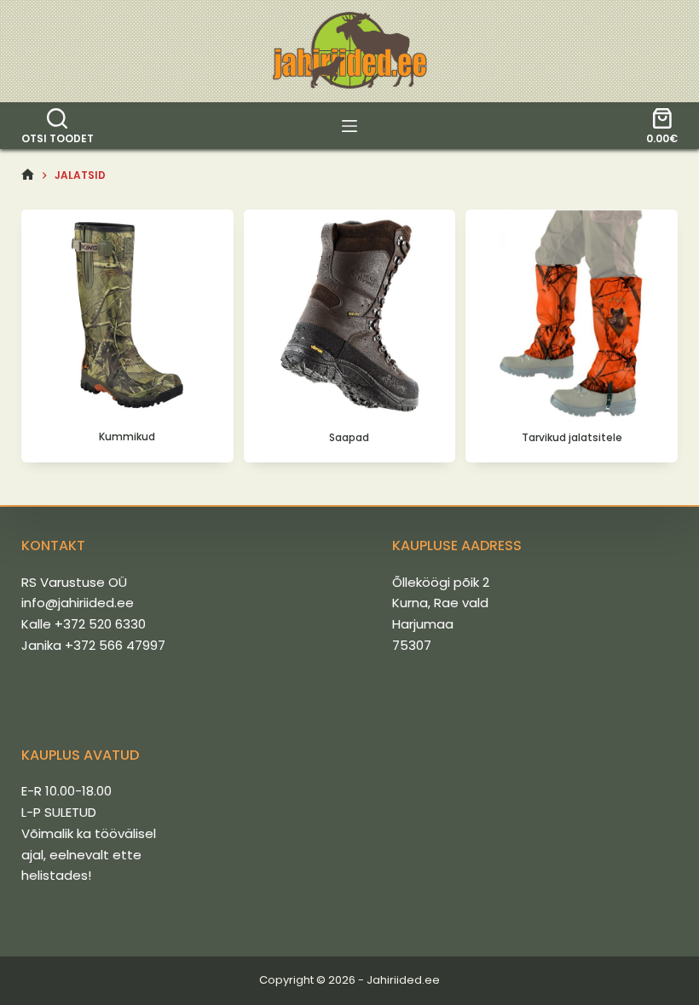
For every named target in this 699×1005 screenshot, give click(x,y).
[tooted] (349, 126)
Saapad (349, 437)
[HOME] (27, 175)
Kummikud (127, 436)
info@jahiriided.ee (77, 603)
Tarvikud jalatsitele (572, 437)
